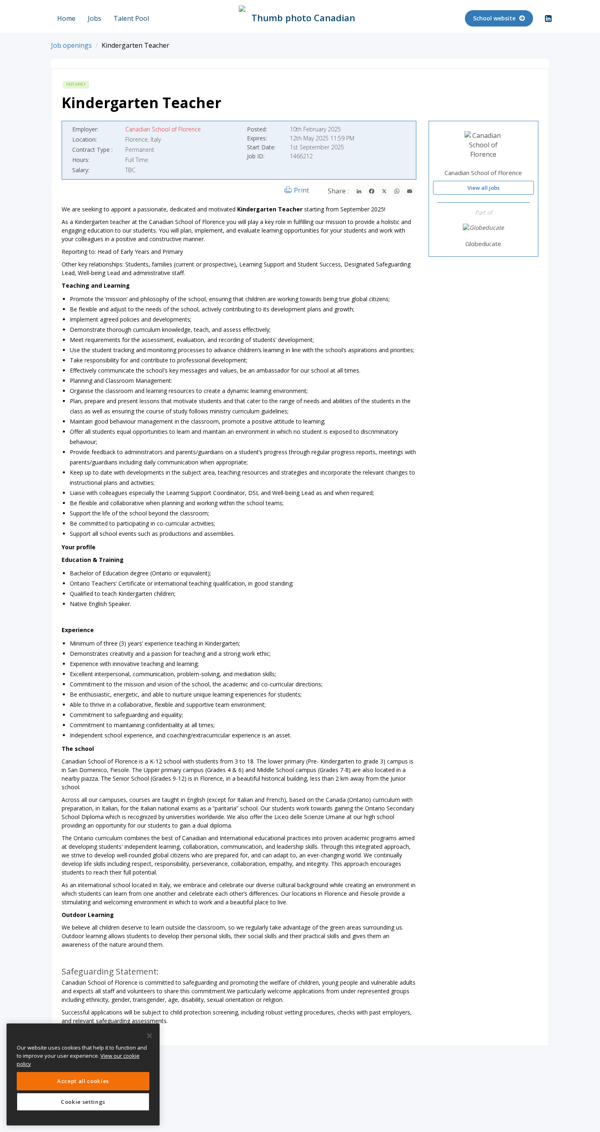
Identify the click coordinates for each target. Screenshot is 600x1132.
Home (66, 18)
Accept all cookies (83, 1081)
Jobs (94, 18)
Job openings (71, 45)
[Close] (149, 1036)
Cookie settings (83, 1101)
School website (495, 18)
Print (301, 190)
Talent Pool (131, 18)
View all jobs (483, 187)
